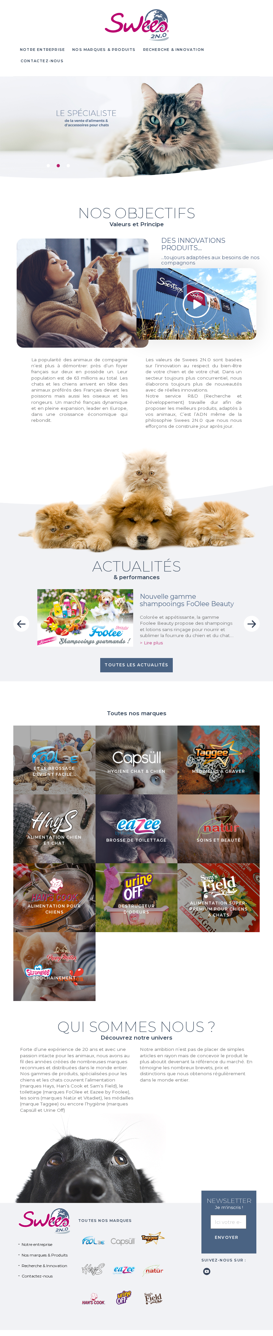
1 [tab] (46, 164)
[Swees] (136, 25)
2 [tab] (56, 164)
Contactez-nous (42, 61)
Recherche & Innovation (173, 50)
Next (252, 624)
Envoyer (226, 1237)
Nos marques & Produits (104, 50)
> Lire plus (151, 642)
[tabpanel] (136, 128)
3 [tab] (66, 164)
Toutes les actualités (136, 664)
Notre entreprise (42, 50)
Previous (21, 624)
